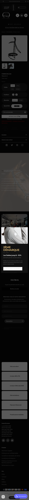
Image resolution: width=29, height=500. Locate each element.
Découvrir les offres (13, 268)
